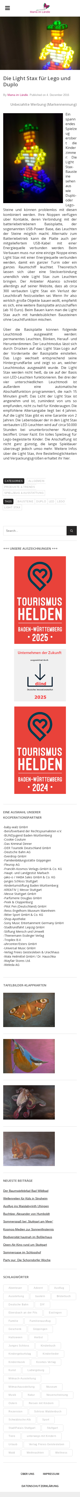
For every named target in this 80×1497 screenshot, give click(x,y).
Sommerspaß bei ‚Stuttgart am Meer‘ (28, 1221)
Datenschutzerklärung (40, 1486)
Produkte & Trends (19, 487)
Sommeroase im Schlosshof (22, 1252)
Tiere (12, 1436)
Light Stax (12, 507)
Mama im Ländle (17, 95)
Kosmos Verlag (46, 1362)
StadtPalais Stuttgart (22, 1427)
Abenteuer (15, 1287)
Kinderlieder (51, 1353)
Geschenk (15, 1329)
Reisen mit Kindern (41, 1403)
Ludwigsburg (36, 1370)
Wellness (61, 1452)
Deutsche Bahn (19, 1304)
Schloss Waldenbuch (48, 1411)
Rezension (16, 1411)
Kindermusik (17, 1362)
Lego (61, 501)
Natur (31, 1394)
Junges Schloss (19, 1345)
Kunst (12, 1370)
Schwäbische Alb (20, 1419)
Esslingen (55, 1312)
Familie (13, 1320)
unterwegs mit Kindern (41, 1436)
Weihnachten (35, 1452)
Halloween (16, 1337)
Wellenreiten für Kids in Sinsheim (25, 1198)
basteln (40, 1296)
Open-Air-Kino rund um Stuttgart (25, 1244)
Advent (38, 1287)
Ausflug (59, 1287)
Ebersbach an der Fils (23, 1312)
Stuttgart (52, 1427)
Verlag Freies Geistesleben (47, 1444)
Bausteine (25, 501)
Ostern (13, 1403)
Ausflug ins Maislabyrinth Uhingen (26, 1206)
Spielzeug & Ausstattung (24, 492)
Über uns (27, 1474)
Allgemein (36, 481)
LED (51, 501)
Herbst (38, 1337)
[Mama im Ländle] (40, 8)
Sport (45, 1419)
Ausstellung (16, 1296)
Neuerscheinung (57, 1394)
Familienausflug (40, 1320)
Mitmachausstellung (22, 1386)
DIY (42, 1304)
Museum (51, 1386)
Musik (12, 1394)
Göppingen (40, 1329)
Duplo (41, 501)
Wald (12, 1452)
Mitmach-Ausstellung (22, 1378)
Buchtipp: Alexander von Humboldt (26, 1213)
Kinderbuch (48, 1345)
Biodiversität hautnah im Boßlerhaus (27, 1237)
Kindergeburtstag (20, 1353)
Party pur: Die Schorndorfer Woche (27, 1260)
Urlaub (13, 1444)
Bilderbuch (64, 1296)
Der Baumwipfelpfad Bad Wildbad (25, 1190)
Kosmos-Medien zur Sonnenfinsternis (28, 1229)
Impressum (51, 1474)
